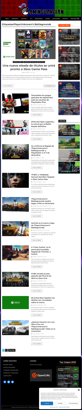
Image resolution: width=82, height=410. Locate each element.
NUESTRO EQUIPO (8, 365)
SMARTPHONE (38, 18)
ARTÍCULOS (65, 18)
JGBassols (35, 257)
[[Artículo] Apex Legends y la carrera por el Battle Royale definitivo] (15, 127)
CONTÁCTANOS (7, 376)
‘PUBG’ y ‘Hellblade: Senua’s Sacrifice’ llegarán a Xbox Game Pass (43, 177)
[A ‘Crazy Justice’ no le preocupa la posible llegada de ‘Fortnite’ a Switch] (15, 253)
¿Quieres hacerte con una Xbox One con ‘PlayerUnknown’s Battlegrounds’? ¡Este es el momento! (43, 326)
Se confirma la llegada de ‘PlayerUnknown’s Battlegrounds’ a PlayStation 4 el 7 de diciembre (42, 150)
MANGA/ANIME (56, 18)
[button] (79, 390)
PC (30, 18)
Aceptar (47, 403)
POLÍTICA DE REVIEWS (9, 368)
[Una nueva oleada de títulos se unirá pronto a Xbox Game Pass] (29, 44)
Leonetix (34, 105)
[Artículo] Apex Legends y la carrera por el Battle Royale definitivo (42, 124)
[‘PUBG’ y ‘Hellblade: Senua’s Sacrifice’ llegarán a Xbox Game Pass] (15, 180)
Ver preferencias (73, 403)
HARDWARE (73, 18)
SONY (7, 18)
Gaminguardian (36, 230)
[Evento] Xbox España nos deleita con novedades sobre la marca (43, 300)
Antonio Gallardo (37, 206)
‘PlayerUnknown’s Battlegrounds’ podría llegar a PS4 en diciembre (42, 201)
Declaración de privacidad (64, 407)
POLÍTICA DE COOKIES (36, 365)
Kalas (25, 72)
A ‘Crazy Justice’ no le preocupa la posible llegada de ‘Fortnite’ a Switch (41, 250)
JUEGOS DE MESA (41, 22)
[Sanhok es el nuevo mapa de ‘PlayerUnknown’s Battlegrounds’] (15, 229)
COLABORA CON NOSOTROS (10, 370)
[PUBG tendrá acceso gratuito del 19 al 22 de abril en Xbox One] (15, 279)
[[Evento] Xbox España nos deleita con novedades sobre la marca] (15, 303)
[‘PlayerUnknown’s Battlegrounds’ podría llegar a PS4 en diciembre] (15, 204)
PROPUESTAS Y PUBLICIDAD (10, 373)
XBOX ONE (33, 62)
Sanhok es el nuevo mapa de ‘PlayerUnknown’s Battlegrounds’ (42, 225)
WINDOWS (27, 62)
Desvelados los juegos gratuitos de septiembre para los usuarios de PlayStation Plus (42, 98)
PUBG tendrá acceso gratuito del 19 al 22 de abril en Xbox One (41, 276)
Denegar (60, 403)
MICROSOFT (15, 18)
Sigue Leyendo (7, 85)
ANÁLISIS (47, 18)
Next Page (11, 350)
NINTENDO (24, 18)
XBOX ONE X (41, 62)
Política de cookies (54, 407)
